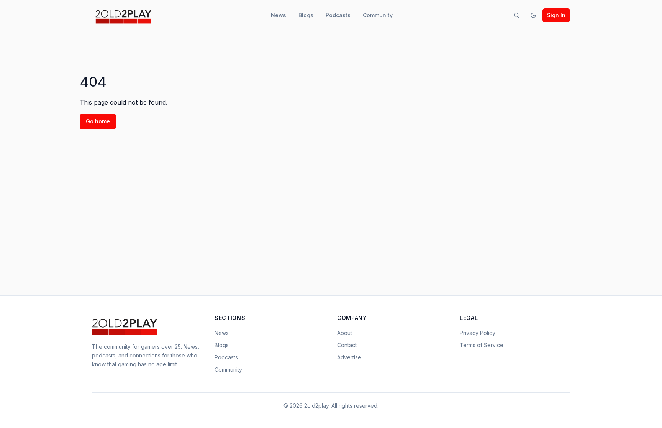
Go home (98, 121)
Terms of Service (481, 345)
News (278, 15)
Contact (347, 345)
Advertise (349, 357)
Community (378, 15)
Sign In (556, 15)
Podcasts (338, 15)
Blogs (305, 15)
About (344, 333)
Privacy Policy (477, 333)
